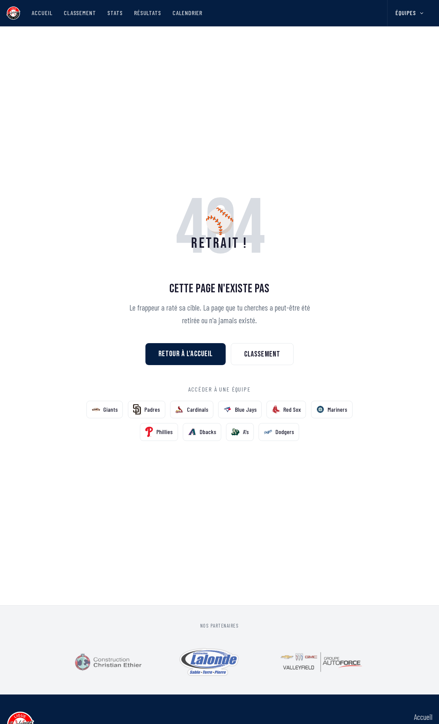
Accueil (42, 12)
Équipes (405, 12)
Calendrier (187, 12)
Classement (80, 12)
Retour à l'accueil (185, 354)
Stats (115, 12)
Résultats (147, 12)
